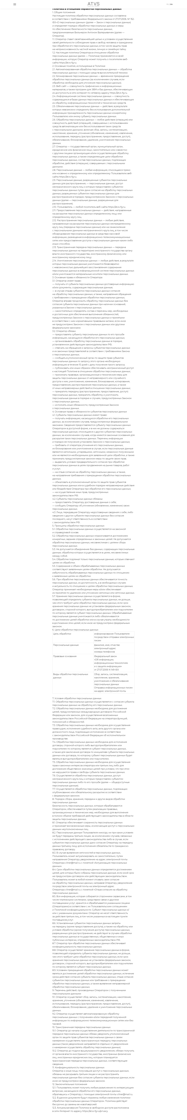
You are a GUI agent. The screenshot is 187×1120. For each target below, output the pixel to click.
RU (168, 4)
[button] (14, 4)
